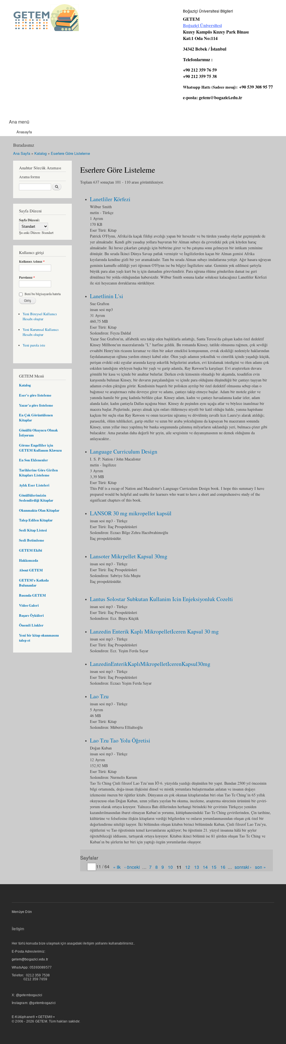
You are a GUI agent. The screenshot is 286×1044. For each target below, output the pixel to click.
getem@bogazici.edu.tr (220, 97)
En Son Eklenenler (33, 459)
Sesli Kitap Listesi (33, 530)
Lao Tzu (99, 696)
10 (170, 866)
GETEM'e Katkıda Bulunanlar (34, 583)
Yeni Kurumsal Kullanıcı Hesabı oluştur (41, 332)
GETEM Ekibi (30, 550)
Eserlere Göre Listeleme (70, 153)
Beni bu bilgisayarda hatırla (43, 293)
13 (196, 866)
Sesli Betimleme (31, 540)
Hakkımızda (28, 560)
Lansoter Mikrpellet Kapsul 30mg (128, 556)
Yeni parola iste (34, 345)
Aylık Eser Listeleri (34, 485)
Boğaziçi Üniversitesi (202, 25)
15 (213, 866)
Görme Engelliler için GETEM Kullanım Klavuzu (40, 448)
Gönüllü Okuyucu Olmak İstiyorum (38, 433)
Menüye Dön (22, 912)
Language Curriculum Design (123, 451)
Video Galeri (29, 605)
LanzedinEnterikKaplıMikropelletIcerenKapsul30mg (150, 664)
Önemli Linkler (31, 625)
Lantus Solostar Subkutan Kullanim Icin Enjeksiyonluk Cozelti (161, 599)
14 (205, 866)
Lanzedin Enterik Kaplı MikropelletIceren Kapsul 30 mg (154, 631)
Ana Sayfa (21, 153)
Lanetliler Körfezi (110, 199)
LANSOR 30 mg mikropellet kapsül (130, 513)
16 (222, 866)
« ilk (117, 866)
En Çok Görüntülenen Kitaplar (36, 417)
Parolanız (27, 277)
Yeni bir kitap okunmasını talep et (39, 638)
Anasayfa (24, 131)
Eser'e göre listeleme (35, 395)
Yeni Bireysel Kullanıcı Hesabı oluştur (40, 316)
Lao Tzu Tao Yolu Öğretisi (120, 740)
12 (187, 866)
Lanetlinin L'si (106, 296)
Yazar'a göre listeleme (36, 405)
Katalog (40, 153)
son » (260, 866)
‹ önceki (132, 866)
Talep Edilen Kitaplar (36, 520)
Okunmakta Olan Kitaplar (39, 510)
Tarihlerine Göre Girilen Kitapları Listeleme (38, 473)
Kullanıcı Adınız (32, 261)
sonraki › (243, 866)
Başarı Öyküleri (31, 615)
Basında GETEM (32, 595)
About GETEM (31, 570)
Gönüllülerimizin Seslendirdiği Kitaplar (36, 498)
